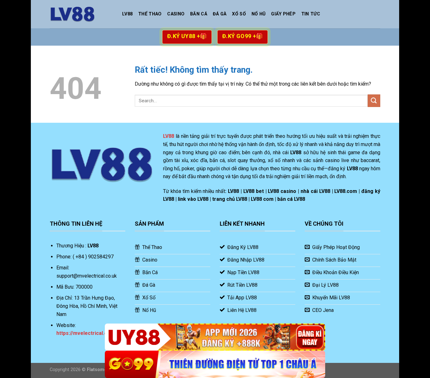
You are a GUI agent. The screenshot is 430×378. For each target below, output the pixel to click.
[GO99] (215, 364)
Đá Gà (219, 14)
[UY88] (215, 337)
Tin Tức (310, 14)
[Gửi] (374, 100)
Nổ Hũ (258, 14)
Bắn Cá (198, 14)
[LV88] (81, 14)
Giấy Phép (283, 14)
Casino (175, 14)
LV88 (127, 14)
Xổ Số (239, 14)
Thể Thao (149, 14)
